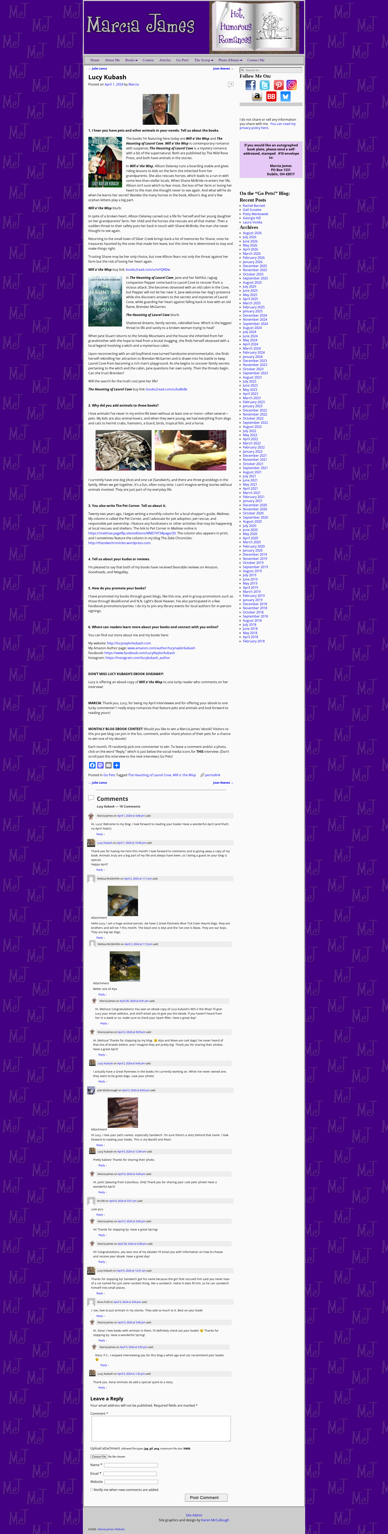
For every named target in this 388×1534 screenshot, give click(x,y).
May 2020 (250, 534)
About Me (112, 60)
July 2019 (249, 575)
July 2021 (249, 476)
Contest (148, 60)
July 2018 (249, 624)
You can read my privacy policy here (268, 126)
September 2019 (255, 567)
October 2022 (253, 418)
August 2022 (252, 426)
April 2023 (250, 393)
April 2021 (250, 488)
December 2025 (255, 266)
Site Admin (194, 1515)
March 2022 (252, 443)
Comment (99, 1413)
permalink (212, 775)
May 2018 (250, 633)
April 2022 (250, 439)
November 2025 (255, 270)
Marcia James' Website (111, 1529)
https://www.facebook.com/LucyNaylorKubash (139, 653)
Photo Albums (228, 60)
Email (95, 1473)
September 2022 (255, 422)
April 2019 (250, 587)
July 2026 (249, 237)
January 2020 (253, 550)
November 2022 (255, 414)
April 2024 (250, 344)
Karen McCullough (215, 1520)
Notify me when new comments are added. (126, 1489)
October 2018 (253, 612)
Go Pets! (182, 60)
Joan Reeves (223, 68)
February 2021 (254, 497)
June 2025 (250, 290)
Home (95, 60)
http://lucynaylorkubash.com (129, 643)
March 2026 (252, 253)
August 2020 (252, 521)
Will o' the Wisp (184, 775)
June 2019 (250, 579)
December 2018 (255, 604)
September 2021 (255, 468)
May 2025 (250, 295)
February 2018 (254, 641)
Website (96, 1481)
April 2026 (250, 249)
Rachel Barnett (254, 205)
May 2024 (250, 340)
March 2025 (252, 303)
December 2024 (255, 315)
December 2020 (255, 505)
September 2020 (255, 517)
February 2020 (254, 546)
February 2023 (254, 402)
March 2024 (252, 348)
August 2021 (252, 472)
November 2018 (255, 608)
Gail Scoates (252, 209)
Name (96, 1465)
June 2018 (250, 628)
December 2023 (255, 360)
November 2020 (255, 509)
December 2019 (255, 554)
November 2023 (255, 365)
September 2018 (255, 616)
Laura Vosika (252, 222)
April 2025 (250, 299)
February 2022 (254, 447)
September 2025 (255, 278)
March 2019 (252, 591)
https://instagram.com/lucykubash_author (137, 657)
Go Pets (109, 775)
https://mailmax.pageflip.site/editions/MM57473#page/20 (132, 533)
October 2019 (253, 562)
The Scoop (202, 60)
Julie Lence (97, 68)
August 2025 (252, 282)
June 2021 (250, 480)
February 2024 (254, 352)
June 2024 (250, 336)
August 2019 (252, 571)
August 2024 (252, 328)
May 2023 (250, 389)
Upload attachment (140, 1448)
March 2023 (252, 398)
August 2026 (252, 233)
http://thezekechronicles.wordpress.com (119, 543)
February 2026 (254, 257)
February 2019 (254, 595)
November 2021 (255, 459)
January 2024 (253, 356)
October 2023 (253, 369)
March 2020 (252, 542)
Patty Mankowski (255, 214)
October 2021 (253, 464)
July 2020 (249, 525)
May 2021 (250, 484)
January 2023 (253, 406)
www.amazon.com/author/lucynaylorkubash (161, 648)
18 (230, 84)
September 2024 (255, 323)
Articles (165, 60)
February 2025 (254, 307)
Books (130, 60)
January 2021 (253, 501)
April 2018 (250, 637)
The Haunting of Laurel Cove (149, 775)
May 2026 (250, 245)
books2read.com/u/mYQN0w (148, 269)
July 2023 (249, 381)
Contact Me (256, 60)
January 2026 (253, 262)
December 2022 (255, 410)
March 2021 (252, 493)
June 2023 (250, 385)
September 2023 (255, 373)
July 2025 (249, 286)
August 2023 (252, 377)
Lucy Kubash (105, 843)
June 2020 (250, 530)
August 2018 (252, 620)
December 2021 (255, 455)
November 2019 (255, 558)
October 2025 (253, 274)
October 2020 (253, 513)
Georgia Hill (252, 218)
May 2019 (250, 583)
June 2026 (250, 241)
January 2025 (253, 311)
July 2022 (249, 431)
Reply (100, 834)
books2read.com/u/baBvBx (166, 389)
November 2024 (255, 319)
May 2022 (250, 435)
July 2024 (249, 332)
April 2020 (250, 538)
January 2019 (253, 600)
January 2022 (253, 451)
